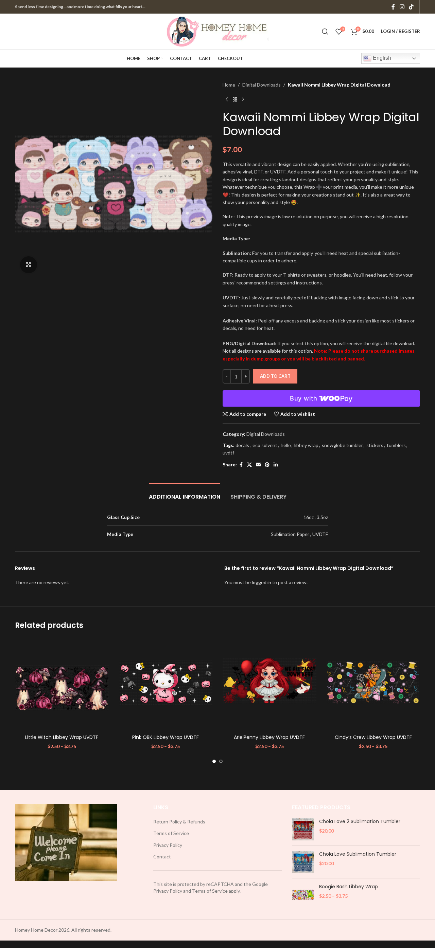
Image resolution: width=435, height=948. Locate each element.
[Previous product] (227, 99)
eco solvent (265, 445)
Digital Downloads (261, 85)
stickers (374, 445)
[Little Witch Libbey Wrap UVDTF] (62, 684)
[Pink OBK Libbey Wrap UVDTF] (166, 684)
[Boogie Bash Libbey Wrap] (303, 895)
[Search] (325, 31)
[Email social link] (258, 464)
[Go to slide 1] (214, 761)
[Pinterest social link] (267, 464)
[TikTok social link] (411, 7)
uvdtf (228, 453)
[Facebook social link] (393, 7)
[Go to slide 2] (221, 761)
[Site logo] (217, 31)
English (381, 58)
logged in (261, 582)
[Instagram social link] (401, 7)
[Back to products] (235, 99)
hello (286, 445)
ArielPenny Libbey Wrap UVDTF (269, 737)
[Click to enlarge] (28, 264)
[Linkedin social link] (276, 464)
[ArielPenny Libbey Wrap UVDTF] (269, 684)
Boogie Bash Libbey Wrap (348, 887)
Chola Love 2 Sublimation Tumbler (359, 821)
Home (229, 85)
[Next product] (243, 99)
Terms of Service (171, 833)
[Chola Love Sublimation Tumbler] (303, 862)
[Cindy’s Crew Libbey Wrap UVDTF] (373, 684)
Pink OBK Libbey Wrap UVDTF (165, 737)
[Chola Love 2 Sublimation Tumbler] (303, 829)
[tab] (184, 493)
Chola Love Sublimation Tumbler (357, 854)
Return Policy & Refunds (179, 821)
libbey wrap (306, 445)
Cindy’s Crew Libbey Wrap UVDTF (373, 737)
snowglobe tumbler (342, 445)
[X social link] (249, 464)
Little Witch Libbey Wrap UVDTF (61, 737)
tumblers (396, 445)
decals (242, 445)
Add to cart (275, 376)
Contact (162, 856)
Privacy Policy (167, 845)
